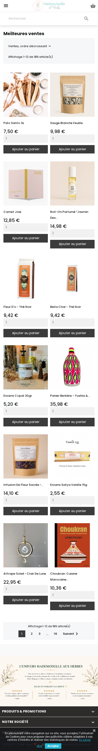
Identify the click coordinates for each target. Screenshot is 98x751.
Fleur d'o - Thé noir (17, 307)
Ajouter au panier (25, 149)
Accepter (53, 746)
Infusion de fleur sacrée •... (23, 485)
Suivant (71, 634)
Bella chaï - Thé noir (65, 307)
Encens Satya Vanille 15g (68, 485)
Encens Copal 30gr (17, 396)
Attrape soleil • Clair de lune (24, 573)
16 (56, 634)
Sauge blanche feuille (66, 123)
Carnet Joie (12, 212)
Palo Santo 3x (13, 123)
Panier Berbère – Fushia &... (70, 396)
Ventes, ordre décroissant (30, 46)
